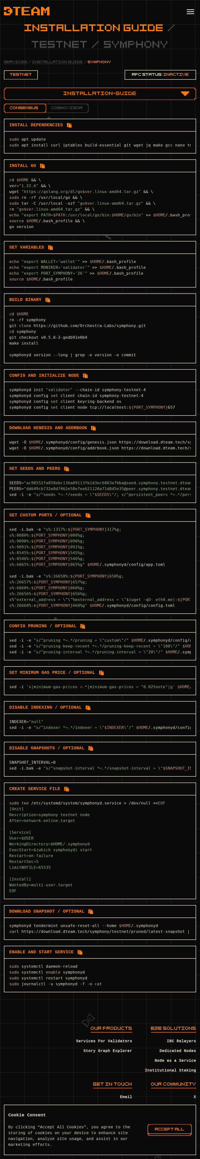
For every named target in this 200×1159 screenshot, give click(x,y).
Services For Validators (104, 1041)
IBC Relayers (181, 1041)
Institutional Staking (170, 1070)
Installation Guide (57, 62)
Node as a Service (175, 1061)
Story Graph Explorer (107, 1051)
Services (15, 62)
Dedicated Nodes (178, 1051)
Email (126, 1097)
